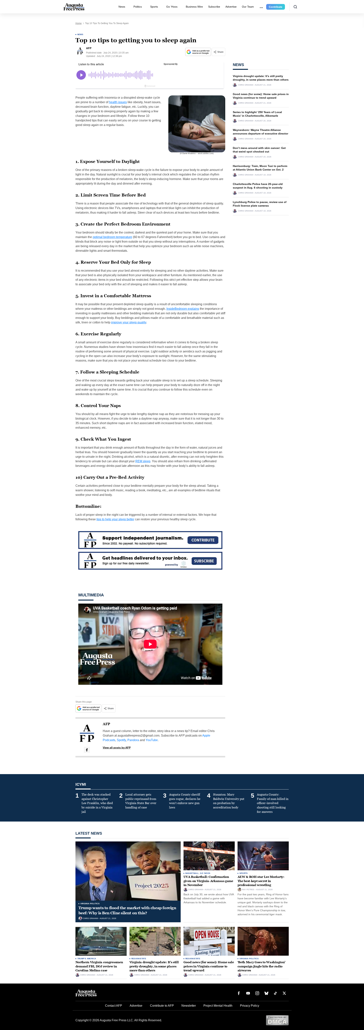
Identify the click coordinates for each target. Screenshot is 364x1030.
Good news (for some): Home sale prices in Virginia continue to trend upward (209, 966)
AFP (106, 724)
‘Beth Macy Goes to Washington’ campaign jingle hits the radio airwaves (261, 966)
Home (78, 23)
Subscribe (214, 6)
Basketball (192, 873)
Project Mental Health (217, 1005)
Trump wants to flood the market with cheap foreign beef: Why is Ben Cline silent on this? (127, 910)
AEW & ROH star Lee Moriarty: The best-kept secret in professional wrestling (261, 881)
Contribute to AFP (162, 1005)
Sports (154, 6)
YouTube (152, 740)
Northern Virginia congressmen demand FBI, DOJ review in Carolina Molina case (99, 966)
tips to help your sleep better (115, 519)
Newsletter (188, 1005)
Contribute (275, 6)
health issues (118, 102)
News (121, 6)
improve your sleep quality (128, 322)
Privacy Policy (249, 1005)
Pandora (133, 740)
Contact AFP (113, 1005)
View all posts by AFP (117, 747)
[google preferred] (198, 52)
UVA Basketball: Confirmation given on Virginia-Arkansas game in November (208, 881)
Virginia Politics (90, 904)
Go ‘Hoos (171, 6)
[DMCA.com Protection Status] (277, 1020)
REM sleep (142, 461)
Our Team (248, 6)
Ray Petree (248, 890)
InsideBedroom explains (182, 308)
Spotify (121, 740)
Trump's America (86, 959)
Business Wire (194, 6)
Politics (137, 6)
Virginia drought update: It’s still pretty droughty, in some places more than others (154, 966)
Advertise (231, 6)
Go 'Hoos (205, 873)
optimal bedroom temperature (112, 237)
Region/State (138, 959)
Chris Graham (245, 85)
